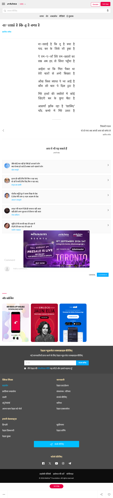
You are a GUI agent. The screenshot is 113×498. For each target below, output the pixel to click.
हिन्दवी (5, 425)
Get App (105, 4)
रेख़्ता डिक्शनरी (8, 430)
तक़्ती (4, 397)
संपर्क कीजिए (62, 397)
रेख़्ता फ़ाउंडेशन (63, 385)
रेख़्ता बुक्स (6, 436)
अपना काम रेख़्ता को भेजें (12, 409)
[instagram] (63, 463)
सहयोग (5, 385)
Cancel (92, 275)
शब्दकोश (53, 16)
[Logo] (12, 4)
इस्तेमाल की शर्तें (58, 474)
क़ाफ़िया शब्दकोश (9, 391)
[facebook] (43, 463)
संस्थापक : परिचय (63, 391)
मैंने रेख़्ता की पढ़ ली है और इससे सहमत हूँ (50, 368)
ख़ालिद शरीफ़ (6, 32)
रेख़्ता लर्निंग (61, 430)
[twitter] (50, 463)
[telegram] (70, 463)
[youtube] (56, 463)
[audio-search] (108, 10)
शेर (47, 16)
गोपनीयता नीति (44, 368)
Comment (102, 275)
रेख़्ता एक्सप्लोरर (63, 409)
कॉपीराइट (69, 474)
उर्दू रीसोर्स (6, 403)
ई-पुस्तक (70, 16)
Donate (95, 4)
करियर (59, 403)
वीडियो (62, 16)
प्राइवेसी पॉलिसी (45, 474)
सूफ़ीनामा (60, 425)
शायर (42, 16)
